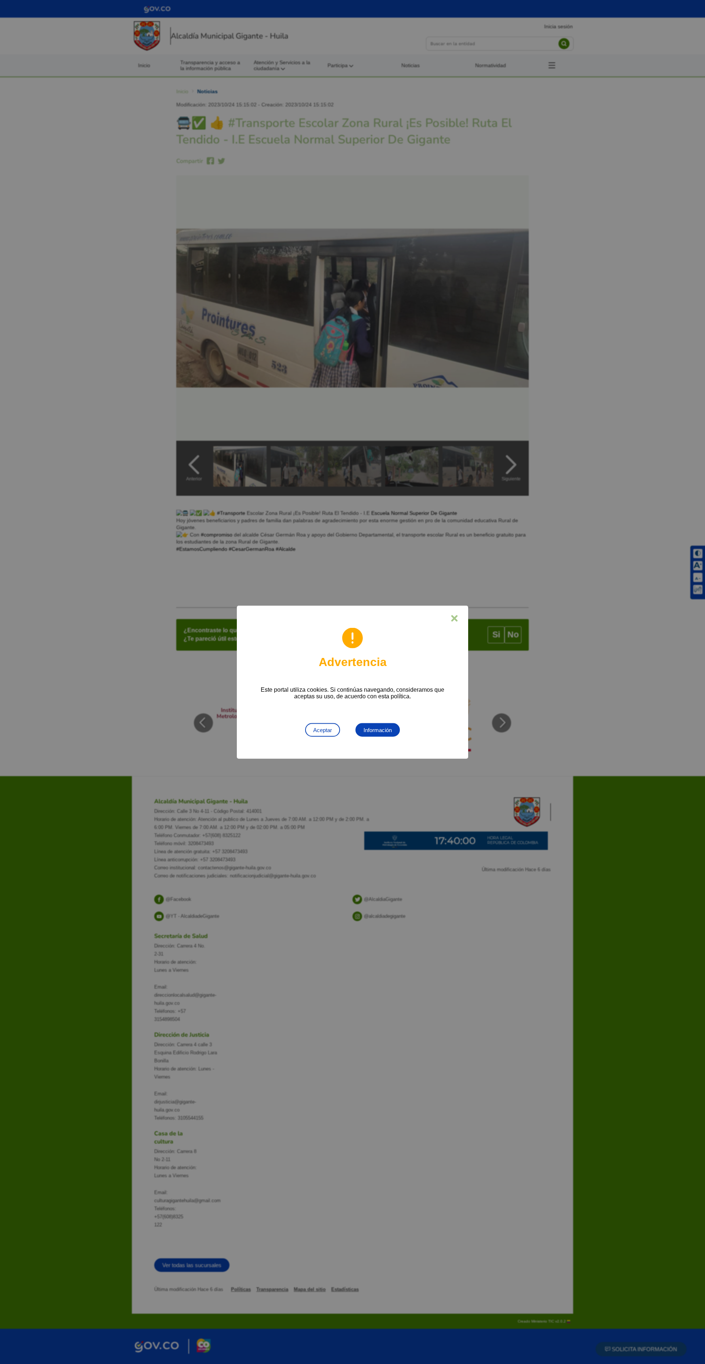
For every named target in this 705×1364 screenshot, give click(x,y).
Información (378, 730)
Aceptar (322, 730)
